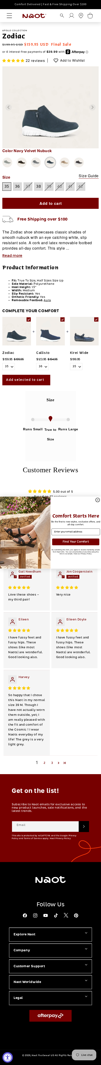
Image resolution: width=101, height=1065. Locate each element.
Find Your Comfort (76, 541)
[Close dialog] (98, 500)
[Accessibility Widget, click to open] (7, 1057)
